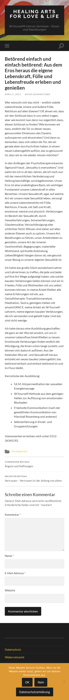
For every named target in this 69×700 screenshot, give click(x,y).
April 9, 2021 (13, 94)
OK (27, 682)
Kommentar (13, 514)
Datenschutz (13, 649)
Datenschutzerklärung (34, 692)
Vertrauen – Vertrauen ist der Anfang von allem (33, 478)
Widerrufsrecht (14, 657)
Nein (41, 682)
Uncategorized (19, 451)
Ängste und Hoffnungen (19, 464)
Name (9, 555)
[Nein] (64, 681)
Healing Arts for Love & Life (34, 14)
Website (10, 590)
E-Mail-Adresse (15, 573)
